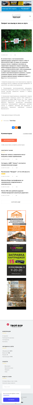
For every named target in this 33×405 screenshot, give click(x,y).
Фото (4, 173)
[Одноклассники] (16, 127)
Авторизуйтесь (9, 140)
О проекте (5, 336)
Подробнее (6, 395)
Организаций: (7, 356)
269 (17, 176)
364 (16, 159)
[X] (19, 127)
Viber (6, 371)
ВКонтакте (7, 366)
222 (16, 167)
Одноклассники (9, 368)
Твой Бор (12, 120)
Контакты (5, 341)
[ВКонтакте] (13, 127)
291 (16, 195)
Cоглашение (5, 339)
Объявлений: (7, 351)
